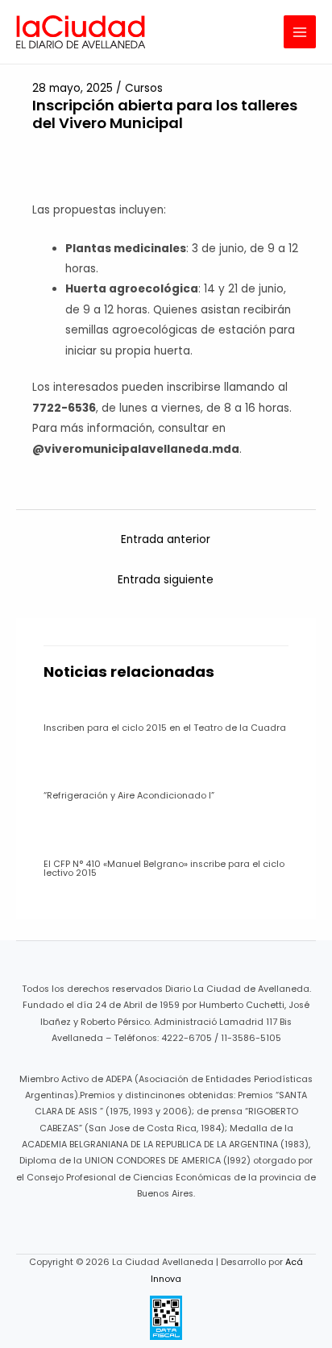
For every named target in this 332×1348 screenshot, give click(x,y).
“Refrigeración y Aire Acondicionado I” (129, 796)
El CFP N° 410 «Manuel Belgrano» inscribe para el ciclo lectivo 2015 (164, 868)
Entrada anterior (165, 539)
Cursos (144, 88)
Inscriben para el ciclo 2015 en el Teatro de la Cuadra (165, 728)
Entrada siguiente (166, 579)
